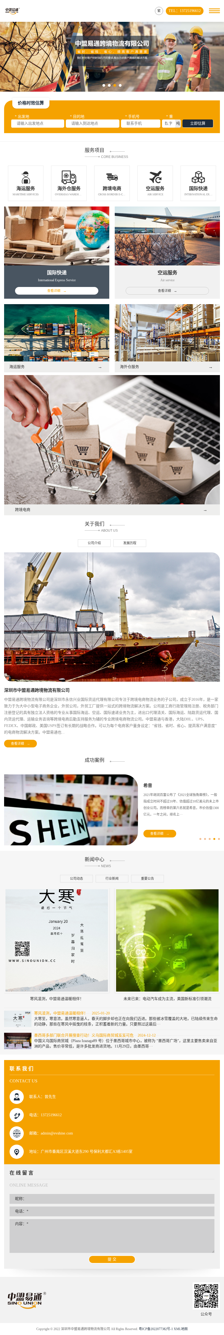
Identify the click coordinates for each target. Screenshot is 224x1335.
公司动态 (76, 879)
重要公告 (147, 879)
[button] (103, 85)
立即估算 (197, 123)
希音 (147, 785)
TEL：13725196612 (185, 11)
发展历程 (129, 543)
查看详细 (20, 744)
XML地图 (181, 1329)
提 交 (112, 1259)
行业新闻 (112, 879)
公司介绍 (94, 543)
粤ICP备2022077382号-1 (156, 1329)
